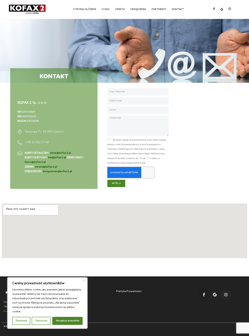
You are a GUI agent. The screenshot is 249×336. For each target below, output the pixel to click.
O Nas (106, 9)
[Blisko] (83, 280)
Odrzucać (41, 320)
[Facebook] (214, 9)
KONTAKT (178, 9)
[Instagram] (229, 9)
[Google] (222, 9)
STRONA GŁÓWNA (84, 9)
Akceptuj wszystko (67, 320)
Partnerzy (159, 9)
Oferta (120, 9)
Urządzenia (138, 9)
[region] (47, 303)
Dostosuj (21, 320)
